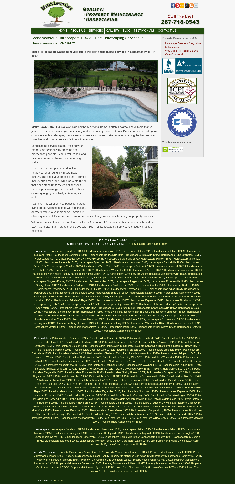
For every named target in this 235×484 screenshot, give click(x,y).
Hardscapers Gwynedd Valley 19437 (52, 281)
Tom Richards (58, 480)
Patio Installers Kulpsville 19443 (159, 342)
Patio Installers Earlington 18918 (83, 342)
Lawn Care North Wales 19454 (132, 440)
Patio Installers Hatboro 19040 (168, 406)
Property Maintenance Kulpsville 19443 (58, 459)
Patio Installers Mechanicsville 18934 (81, 418)
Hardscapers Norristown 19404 (182, 300)
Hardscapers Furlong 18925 (113, 323)
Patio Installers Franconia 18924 (108, 338)
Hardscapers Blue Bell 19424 (112, 292)
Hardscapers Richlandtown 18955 (61, 311)
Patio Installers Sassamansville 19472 (130, 399)
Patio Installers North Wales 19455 (82, 357)
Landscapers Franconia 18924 (103, 429)
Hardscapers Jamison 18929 (113, 315)
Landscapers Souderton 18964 (67, 429)
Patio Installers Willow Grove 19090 (155, 418)
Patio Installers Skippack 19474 (178, 353)
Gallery (112, 30)
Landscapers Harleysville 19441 (107, 433)
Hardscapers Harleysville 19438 (85, 258)
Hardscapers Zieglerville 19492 (132, 281)
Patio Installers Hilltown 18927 (183, 346)
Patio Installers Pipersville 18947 (176, 414)
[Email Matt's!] (196, 7)
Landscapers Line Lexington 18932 (180, 433)
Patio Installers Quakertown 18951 (120, 383)
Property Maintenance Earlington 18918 (131, 456)
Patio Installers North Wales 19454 (111, 361)
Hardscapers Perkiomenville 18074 (56, 289)
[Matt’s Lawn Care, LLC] (117, 14)
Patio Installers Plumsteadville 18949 (76, 387)
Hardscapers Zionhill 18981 (134, 311)
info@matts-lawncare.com (148, 243)
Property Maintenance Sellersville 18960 (78, 463)
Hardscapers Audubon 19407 (112, 300)
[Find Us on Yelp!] (177, 7)
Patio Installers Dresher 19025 (132, 406)
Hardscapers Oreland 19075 (49, 327)
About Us (78, 30)
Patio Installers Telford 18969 (178, 338)
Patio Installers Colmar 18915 (70, 346)
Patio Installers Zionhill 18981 (115, 402)
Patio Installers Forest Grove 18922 (110, 410)
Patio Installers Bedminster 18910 (117, 387)
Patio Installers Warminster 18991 (59, 406)
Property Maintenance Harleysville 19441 (178, 456)
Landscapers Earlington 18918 (70, 433)
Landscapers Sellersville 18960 (122, 437)
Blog (126, 30)
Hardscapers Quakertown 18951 (182, 292)
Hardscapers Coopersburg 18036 (165, 319)
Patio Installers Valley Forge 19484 (78, 402)
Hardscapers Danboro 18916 (146, 292)
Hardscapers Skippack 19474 (137, 266)
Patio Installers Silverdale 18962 (53, 349)
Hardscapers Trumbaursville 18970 (144, 277)
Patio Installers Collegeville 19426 (165, 372)
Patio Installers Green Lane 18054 (105, 364)
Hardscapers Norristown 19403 (128, 289)
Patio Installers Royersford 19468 (89, 399)
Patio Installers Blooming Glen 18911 (123, 357)
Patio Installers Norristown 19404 (140, 391)
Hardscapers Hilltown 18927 (157, 258)
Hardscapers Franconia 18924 (103, 251)
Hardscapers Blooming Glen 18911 (75, 270)
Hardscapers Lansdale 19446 (130, 262)
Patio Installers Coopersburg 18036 (151, 410)
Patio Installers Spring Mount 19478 (151, 361)
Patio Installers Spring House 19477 (125, 372)
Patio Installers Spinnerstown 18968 (161, 383)
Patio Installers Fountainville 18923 (84, 372)
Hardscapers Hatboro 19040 (180, 315)
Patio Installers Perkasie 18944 (88, 368)
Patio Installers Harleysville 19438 (108, 346)
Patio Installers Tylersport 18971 (127, 349)
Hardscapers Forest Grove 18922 (126, 319)
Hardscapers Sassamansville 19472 (156, 308)
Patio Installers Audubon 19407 (66, 391)
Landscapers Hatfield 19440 (137, 429)
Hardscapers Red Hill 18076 (183, 285)
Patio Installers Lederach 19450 (90, 349)
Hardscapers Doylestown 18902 (120, 304)
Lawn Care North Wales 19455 (168, 440)
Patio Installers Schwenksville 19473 (172, 368)
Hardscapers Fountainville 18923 (169, 281)
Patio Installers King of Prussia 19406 (62, 414)
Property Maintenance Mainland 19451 (86, 456)
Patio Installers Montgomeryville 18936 (63, 364)
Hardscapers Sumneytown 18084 (183, 270)
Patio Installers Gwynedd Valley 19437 (129, 368)
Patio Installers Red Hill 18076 (106, 376)
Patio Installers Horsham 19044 (155, 387)
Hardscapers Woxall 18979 (170, 266)
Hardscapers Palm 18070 (122, 327)
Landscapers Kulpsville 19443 (143, 433)
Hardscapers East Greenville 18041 (78, 308)
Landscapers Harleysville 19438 (85, 437)
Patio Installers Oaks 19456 (168, 399)
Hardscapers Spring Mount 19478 (89, 273)
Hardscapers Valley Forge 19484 (99, 311)
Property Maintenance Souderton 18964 (81, 452)
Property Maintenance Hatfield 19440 (171, 452)
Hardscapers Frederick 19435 (83, 304)
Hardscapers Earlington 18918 (70, 254)
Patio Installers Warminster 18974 (138, 414)
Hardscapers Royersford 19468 (117, 308)
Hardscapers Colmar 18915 (50, 258)
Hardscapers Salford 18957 (147, 270)
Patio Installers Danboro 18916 (83, 383)
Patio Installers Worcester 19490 (163, 357)
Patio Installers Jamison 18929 (97, 406)
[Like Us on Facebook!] (173, 7)
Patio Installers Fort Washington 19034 (172, 395)
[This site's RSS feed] (191, 7)
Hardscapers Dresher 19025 (147, 315)
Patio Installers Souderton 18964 (70, 338)
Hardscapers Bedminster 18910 (168, 296)
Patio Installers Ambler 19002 (71, 376)
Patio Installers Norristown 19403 (54, 380)
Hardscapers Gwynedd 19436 (75, 277)
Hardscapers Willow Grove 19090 (157, 327)
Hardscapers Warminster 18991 (78, 315)
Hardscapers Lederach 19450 (60, 262)
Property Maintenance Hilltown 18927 (124, 463)
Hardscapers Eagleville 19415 (146, 300)
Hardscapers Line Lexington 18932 (180, 254)
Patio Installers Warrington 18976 (92, 380)
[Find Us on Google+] (187, 7)
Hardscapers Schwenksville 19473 (93, 281)
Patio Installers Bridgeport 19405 (151, 402)
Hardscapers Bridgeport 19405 (168, 311)
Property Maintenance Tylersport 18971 (92, 467)
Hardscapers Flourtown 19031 (89, 319)
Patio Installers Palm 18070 (119, 418)
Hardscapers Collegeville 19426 (78, 285)
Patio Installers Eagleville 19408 (177, 391)
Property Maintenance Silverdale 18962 (168, 463)
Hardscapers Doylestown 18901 (115, 285)
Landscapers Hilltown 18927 (157, 437)
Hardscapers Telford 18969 (169, 251)
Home (63, 30)
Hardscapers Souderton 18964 (67, 251)
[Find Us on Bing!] (182, 7)
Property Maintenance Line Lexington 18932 (105, 459)
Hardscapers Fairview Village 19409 (74, 300)
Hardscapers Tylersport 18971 (96, 262)
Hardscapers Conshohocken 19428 (122, 330)
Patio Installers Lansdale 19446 (164, 349)
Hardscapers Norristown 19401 (90, 296)
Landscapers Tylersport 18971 (97, 440)
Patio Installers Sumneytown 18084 (70, 361)
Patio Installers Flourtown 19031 (71, 410)
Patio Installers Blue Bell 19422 (184, 376)
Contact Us (167, 30)
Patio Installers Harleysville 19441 (121, 342)
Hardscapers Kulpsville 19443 (143, 254)
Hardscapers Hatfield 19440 (137, 251)
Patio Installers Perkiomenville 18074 (144, 376)
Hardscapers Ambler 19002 (150, 285)
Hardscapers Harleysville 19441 (107, 254)
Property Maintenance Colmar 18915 (152, 459)
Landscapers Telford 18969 (169, 429)
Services (95, 30)
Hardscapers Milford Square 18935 (74, 292)
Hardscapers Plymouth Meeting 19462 (160, 304)
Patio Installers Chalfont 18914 (104, 353)
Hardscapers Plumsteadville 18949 (129, 296)
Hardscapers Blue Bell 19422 (93, 289)
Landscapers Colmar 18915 (50, 437)
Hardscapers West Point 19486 (101, 266)
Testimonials (144, 30)
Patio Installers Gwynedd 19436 (143, 364)
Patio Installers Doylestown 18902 (84, 395)
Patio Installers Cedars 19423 (69, 353)
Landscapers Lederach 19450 (61, 440)
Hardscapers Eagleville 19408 (48, 304)
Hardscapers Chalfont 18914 (67, 266)
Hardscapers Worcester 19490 (113, 270)
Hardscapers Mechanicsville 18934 (86, 327)
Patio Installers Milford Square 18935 (171, 380)
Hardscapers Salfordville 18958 (166, 262)
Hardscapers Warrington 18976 (165, 289)
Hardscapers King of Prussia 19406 (76, 323)
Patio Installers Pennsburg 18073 (131, 380)
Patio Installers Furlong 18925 (101, 414)
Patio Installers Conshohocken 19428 (122, 421)
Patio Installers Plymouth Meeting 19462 (126, 395)
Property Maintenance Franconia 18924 (127, 452)
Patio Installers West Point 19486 (141, 353)
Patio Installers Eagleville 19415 (102, 391)
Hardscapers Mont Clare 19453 (53, 319)
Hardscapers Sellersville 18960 (122, 258)
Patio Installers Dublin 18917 (179, 364)
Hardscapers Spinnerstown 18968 (52, 296)
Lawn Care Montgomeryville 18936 (127, 444)
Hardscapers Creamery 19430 (127, 273)
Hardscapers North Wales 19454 (50, 273)
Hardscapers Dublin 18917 (108, 277)
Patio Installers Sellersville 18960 (146, 346)
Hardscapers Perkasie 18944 (181, 277)
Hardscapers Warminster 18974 (148, 323)
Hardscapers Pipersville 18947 (184, 323)
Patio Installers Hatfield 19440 (143, 338)
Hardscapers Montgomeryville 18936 (166, 273)
